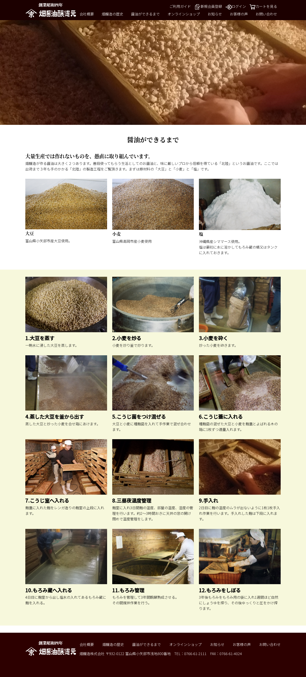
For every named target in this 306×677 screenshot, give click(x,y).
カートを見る (266, 6)
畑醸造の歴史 (112, 14)
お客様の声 (239, 14)
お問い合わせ (266, 14)
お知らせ (215, 14)
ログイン (239, 6)
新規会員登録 (211, 6)
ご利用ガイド (180, 6)
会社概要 (87, 14)
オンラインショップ (184, 14)
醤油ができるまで (145, 14)
